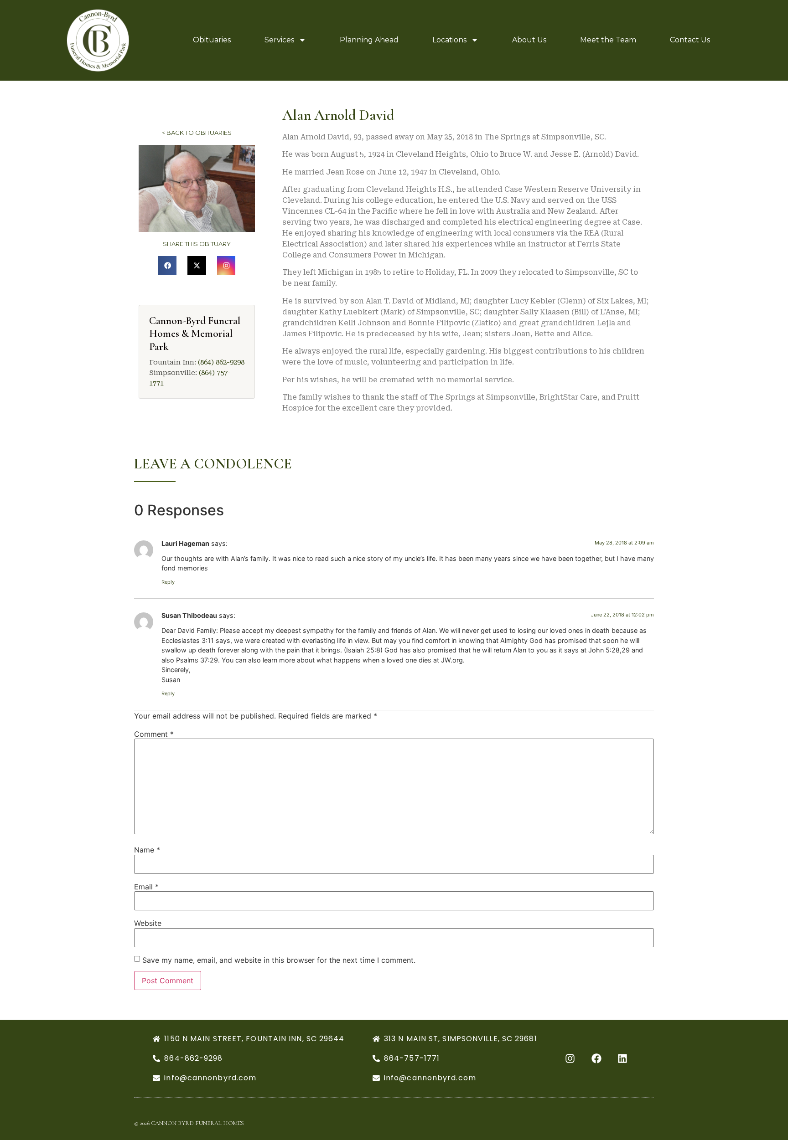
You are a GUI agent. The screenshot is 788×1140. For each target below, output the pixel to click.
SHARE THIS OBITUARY (197, 243)
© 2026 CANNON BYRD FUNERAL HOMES (189, 1123)
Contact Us (690, 40)
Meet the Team (608, 40)
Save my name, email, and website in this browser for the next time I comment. (278, 960)
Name (147, 849)
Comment (154, 734)
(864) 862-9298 (221, 362)
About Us (529, 40)
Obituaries (212, 40)
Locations (449, 40)
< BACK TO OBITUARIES (197, 132)
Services (279, 40)
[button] (167, 265)
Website (147, 923)
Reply (168, 582)
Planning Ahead (369, 40)
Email (146, 886)
